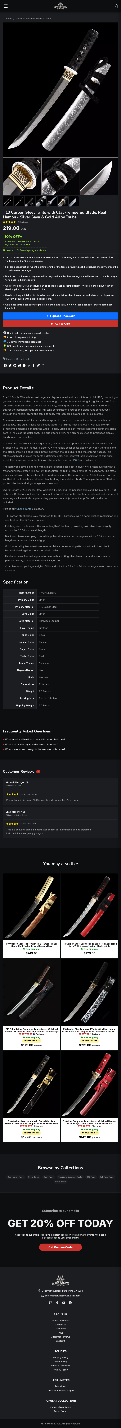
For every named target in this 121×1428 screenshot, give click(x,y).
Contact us (60, 1324)
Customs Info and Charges (60, 1390)
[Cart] (115, 6)
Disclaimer (60, 1386)
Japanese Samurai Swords (28, 18)
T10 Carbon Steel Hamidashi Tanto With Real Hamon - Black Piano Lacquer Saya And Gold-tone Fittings (31, 1122)
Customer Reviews (60, 1336)
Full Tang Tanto (106, 1177)
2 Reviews (23, 222)
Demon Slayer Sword (60, 1407)
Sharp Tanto (33, 1177)
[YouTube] (63, 1302)
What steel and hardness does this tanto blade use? (35, 739)
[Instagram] (50, 1302)
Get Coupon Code (60, 1247)
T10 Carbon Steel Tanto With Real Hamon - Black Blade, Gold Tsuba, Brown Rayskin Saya (31, 945)
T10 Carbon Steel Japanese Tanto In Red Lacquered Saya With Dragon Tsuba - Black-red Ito (89, 945)
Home (9, 18)
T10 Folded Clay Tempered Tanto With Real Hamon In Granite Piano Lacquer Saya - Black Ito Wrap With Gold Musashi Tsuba (89, 1030)
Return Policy (60, 1361)
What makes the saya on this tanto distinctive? (31, 744)
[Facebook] (70, 1302)
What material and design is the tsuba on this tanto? (35, 749)
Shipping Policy (60, 1357)
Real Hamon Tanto (16, 1177)
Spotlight (60, 1340)
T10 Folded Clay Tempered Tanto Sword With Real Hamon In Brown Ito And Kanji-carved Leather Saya (32, 1030)
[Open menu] (5, 6)
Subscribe (60, 1328)
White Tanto (60, 1182)
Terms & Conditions (61, 1365)
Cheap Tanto (23, 508)
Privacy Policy (60, 1369)
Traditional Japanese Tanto (70, 1177)
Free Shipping (33, 949)
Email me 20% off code (18, 359)
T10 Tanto (78, 460)
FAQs (60, 1332)
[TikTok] (57, 1302)
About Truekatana (61, 1320)
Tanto (48, 18)
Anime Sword (60, 1411)
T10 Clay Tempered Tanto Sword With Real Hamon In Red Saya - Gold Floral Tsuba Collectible (89, 1122)
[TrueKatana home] (60, 6)
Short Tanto (49, 1177)
